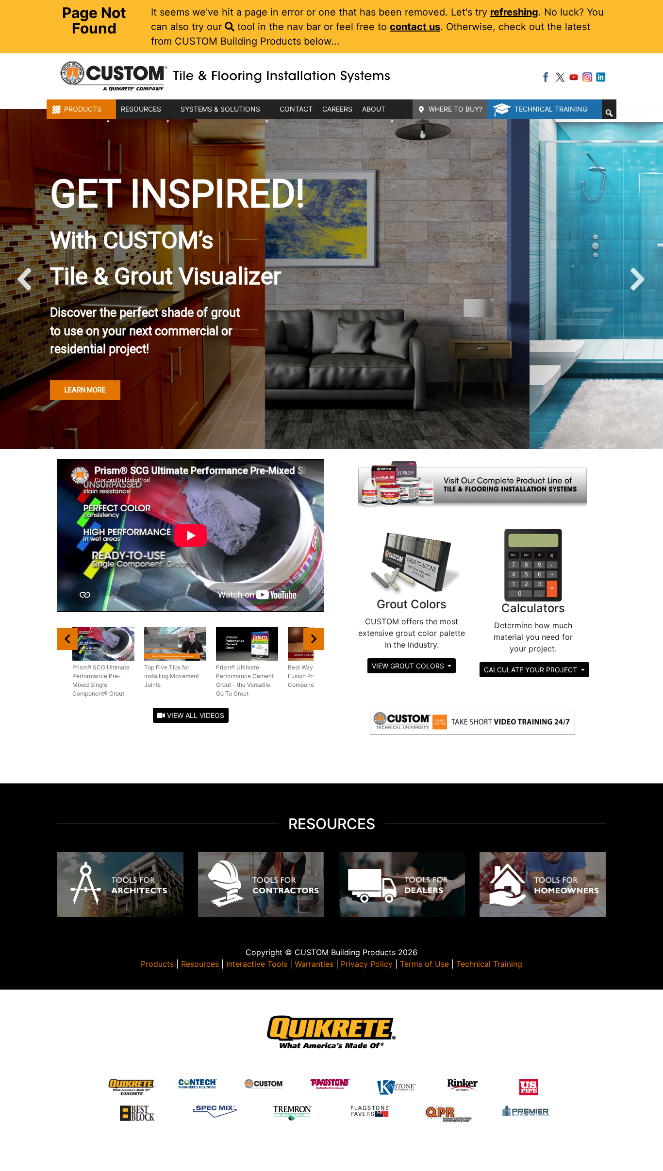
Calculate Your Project (531, 670)
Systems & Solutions (220, 109)
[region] (331, 279)
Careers (337, 109)
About (373, 109)
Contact (296, 109)
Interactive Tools (256, 964)
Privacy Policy (367, 964)
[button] (609, 113)
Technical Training (550, 109)
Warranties (314, 964)
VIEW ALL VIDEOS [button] (194, 715)
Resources (200, 964)
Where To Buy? (455, 109)
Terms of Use (424, 964)
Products (157, 964)
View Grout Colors (409, 666)
